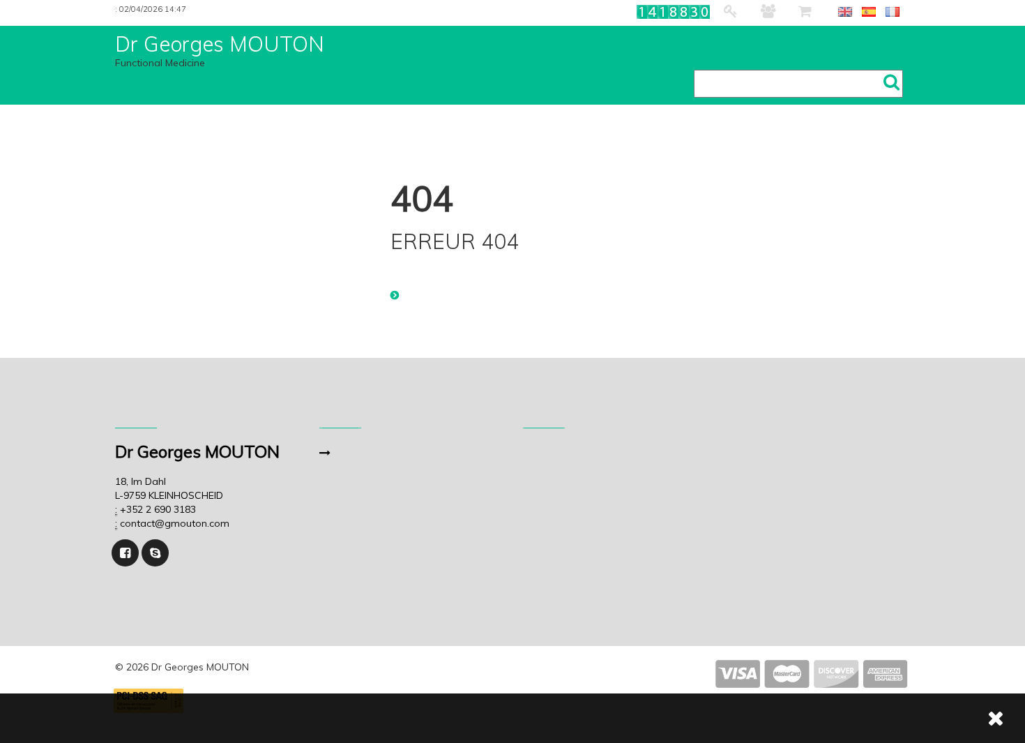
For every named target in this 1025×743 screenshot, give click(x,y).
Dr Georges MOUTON (219, 44)
